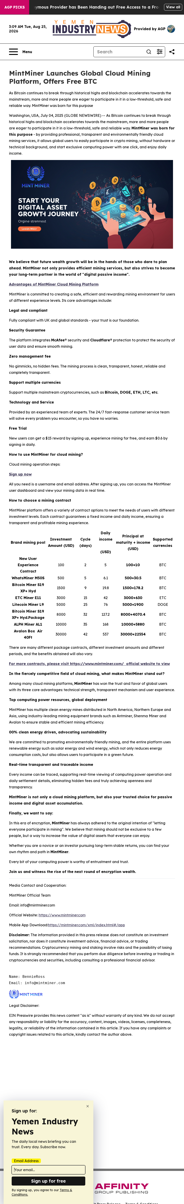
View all (173, 7)
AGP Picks (14, 7)
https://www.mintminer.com (62, 915)
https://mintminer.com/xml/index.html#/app (86, 925)
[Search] (148, 52)
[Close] (87, 1106)
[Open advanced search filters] (159, 52)
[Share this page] (172, 51)
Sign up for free (48, 1181)
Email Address (26, 1161)
